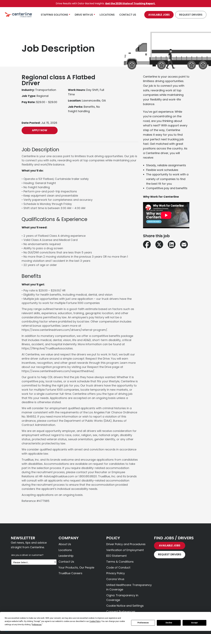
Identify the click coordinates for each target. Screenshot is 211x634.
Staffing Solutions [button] (54, 15)
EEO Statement (116, 556)
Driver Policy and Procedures (126, 544)
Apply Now (39, 130)
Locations (65, 550)
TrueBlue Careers (70, 573)
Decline (169, 623)
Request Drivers (190, 15)
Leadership (66, 556)
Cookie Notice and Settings (125, 606)
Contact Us (66, 562)
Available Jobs (159, 15)
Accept (194, 623)
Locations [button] (107, 15)
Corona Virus (115, 579)
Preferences (143, 623)
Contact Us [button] (127, 15)
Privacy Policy (115, 573)
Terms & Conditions (120, 562)
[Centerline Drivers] (18, 14)
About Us (65, 544)
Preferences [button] (37, 624)
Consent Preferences (120, 611)
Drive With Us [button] (84, 15)
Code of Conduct (118, 567)
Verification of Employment (125, 550)
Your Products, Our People (76, 567)
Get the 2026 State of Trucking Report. (130, 3)
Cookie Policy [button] (94, 621)
